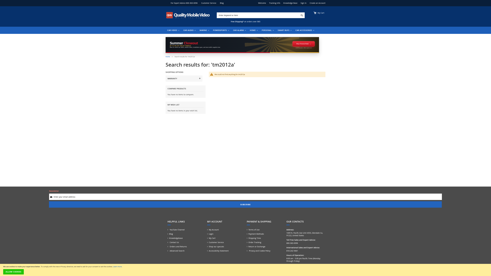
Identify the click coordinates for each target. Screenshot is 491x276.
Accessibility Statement (219, 251)
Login (211, 234)
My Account (214, 229)
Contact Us (174, 242)
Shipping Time (254, 238)
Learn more (117, 266)
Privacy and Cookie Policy (259, 251)
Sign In (303, 3)
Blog (222, 3)
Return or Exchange (256, 246)
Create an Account (317, 3)
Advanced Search (177, 251)
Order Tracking (254, 242)
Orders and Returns (178, 246)
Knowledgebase (176, 238)
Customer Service (208, 3)
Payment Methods (256, 234)
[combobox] (261, 15)
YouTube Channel (177, 229)
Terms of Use (254, 229)
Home (168, 57)
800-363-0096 (192, 3)
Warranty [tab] (172, 78)
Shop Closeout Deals (302, 43)
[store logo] (188, 15)
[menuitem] (173, 30)
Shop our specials (216, 246)
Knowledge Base (290, 3)
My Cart (212, 238)
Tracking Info (274, 3)
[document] (245, 269)
